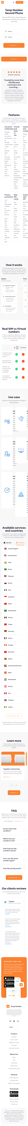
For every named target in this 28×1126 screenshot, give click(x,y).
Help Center (14, 1065)
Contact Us (17, 821)
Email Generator (14, 1077)
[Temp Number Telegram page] (17, 1021)
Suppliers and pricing (11, 769)
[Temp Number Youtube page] (14, 1021)
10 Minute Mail (14, 1080)
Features (14, 1037)
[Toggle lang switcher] (13, 2)
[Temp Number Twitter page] (10, 1021)
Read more (6, 777)
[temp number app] (9, 985)
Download (14, 1063)
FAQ (14, 1060)
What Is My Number (14, 1083)
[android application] (9, 982)
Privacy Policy (14, 1101)
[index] (2, 2)
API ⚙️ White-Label (14, 1068)
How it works (14, 1039)
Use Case (14, 1045)
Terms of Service (14, 1099)
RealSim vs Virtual (14, 1042)
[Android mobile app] (14, 1095)
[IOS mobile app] (14, 1092)
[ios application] (9, 978)
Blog (14, 1057)
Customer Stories (14, 1048)
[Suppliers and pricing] (13, 758)
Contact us (14, 1104)
